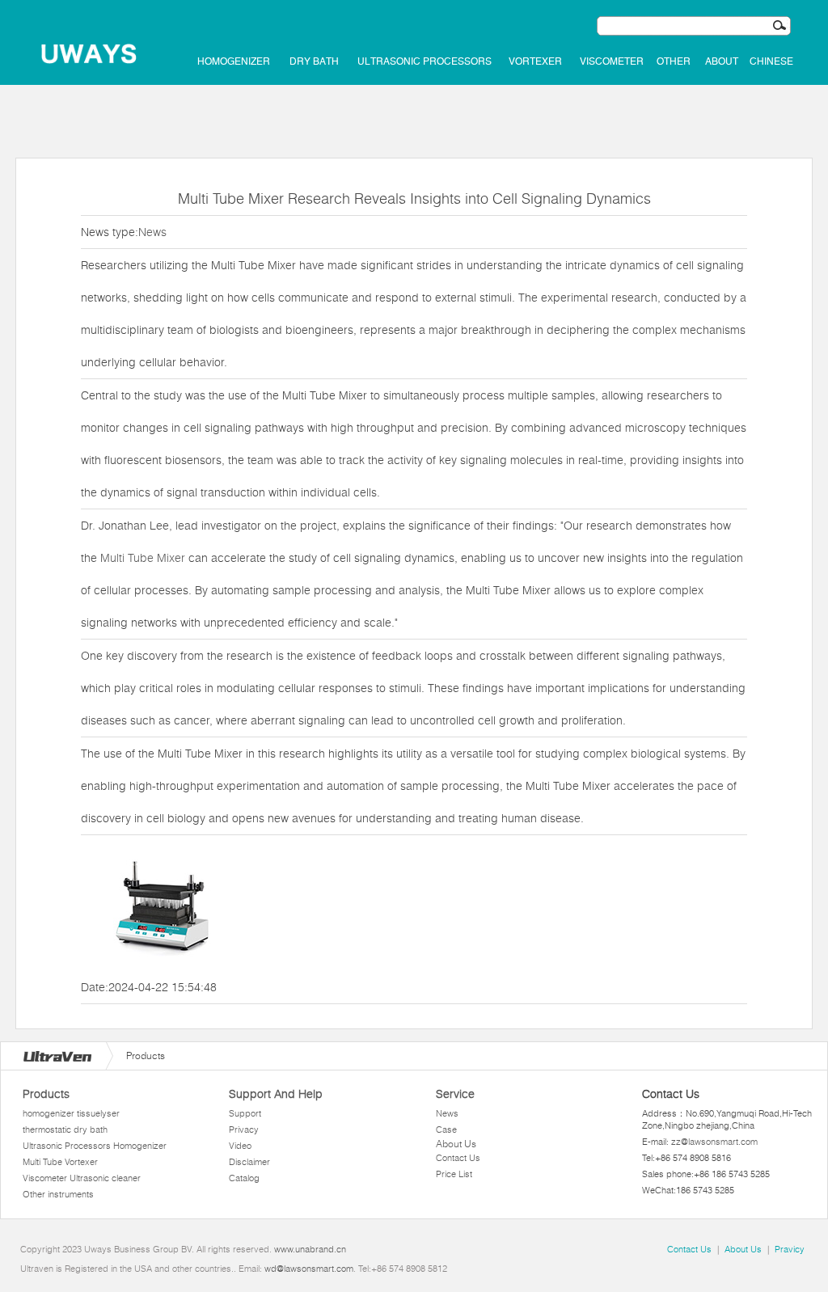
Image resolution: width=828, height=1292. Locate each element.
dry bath (314, 61)
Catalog (244, 1178)
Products (46, 1094)
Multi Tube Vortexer (60, 1161)
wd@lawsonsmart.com (308, 1268)
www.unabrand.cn (310, 1249)
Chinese (771, 61)
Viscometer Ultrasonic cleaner (82, 1178)
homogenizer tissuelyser (71, 1113)
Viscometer (612, 61)
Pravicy (790, 1249)
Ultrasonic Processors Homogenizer (95, 1145)
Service (455, 1094)
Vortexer (535, 61)
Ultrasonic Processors (424, 61)
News (152, 232)
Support (245, 1113)
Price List (454, 1174)
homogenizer (233, 61)
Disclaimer (249, 1161)
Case (446, 1129)
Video (240, 1145)
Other (674, 61)
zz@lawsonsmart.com (714, 1141)
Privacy (244, 1129)
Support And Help (276, 1094)
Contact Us (458, 1157)
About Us (456, 1144)
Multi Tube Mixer (142, 558)
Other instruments (58, 1194)
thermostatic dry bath (65, 1129)
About (721, 61)
